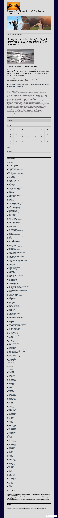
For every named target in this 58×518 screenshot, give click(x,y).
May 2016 (10, 486)
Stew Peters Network (13, 312)
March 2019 (11, 440)
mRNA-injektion (27, 105)
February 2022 (12, 393)
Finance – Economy (13, 223)
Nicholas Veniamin (13, 283)
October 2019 (11, 431)
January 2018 (11, 459)
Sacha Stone (11, 301)
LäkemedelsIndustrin (12, 103)
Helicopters (11, 242)
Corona (9, 96)
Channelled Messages (14, 195)
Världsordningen (11, 113)
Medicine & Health (13, 270)
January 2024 (11, 375)
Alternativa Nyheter (17, 92)
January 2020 (11, 426)
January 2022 (11, 394)
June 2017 (10, 469)
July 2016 (10, 483)
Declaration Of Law (13, 210)
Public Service (42, 106)
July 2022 (10, 386)
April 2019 (10, 439)
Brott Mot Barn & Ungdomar (15, 187)
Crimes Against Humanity (14, 204)
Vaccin (15, 111)
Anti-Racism (11, 179)
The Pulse (10, 336)
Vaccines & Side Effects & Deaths (16, 351)
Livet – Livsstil (12, 264)
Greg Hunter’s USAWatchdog (15, 236)
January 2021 (11, 410)
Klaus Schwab (23, 102)
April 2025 (10, 369)
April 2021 (10, 406)
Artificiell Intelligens (23, 95)
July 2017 (10, 467)
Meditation (11, 271)
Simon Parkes (11, 309)
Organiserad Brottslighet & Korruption (18, 286)
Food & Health (12, 226)
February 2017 (12, 474)
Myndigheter (34, 105)
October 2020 (11, 414)
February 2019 (12, 441)
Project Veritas (12, 297)
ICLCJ (9, 251)
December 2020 (12, 412)
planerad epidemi (29, 106)
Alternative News (12, 166)
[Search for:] (29, 120)
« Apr (8, 147)
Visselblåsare (11, 354)
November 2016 (12, 478)
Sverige (9, 110)
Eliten (45, 98)
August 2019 (11, 433)
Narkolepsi (11, 276)
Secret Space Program (14, 306)
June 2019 (10, 436)
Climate (10, 199)
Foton (9, 227)
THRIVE (10, 337)
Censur (10, 194)
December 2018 (12, 444)
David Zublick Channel (14, 208)
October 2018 (11, 447)
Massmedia (46, 103)
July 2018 (10, 451)
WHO (17, 113)
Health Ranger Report (14, 241)
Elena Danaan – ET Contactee (15, 219)
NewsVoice (11, 282)
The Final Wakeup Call (14, 328)
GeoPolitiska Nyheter (13, 232)
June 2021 (10, 403)
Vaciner (36, 111)
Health (10, 238)
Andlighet (10, 170)
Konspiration (11, 259)
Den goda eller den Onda (37, 98)
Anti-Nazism (11, 177)
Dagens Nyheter (46, 96)
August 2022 (11, 384)
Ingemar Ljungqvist (31, 100)
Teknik (10, 322)
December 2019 (12, 428)
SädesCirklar (11, 303)
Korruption (35, 102)
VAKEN (40, 111)
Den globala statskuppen (24, 98)
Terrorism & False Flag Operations (17, 324)
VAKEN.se (10, 66)
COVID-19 (39, 96)
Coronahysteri (15, 96)
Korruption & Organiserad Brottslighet (18, 260)
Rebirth (10, 299)
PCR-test (17, 106)
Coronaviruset (32, 96)
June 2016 (10, 485)
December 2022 (12, 379)
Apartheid (15, 95)
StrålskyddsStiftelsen (14, 313)
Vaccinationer (20, 111)
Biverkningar (39, 95)
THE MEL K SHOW (13, 333)
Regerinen (10, 107)
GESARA (10, 233)
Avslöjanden (11, 181)
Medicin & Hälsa (12, 268)
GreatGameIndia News (14, 234)
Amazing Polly (12, 168)
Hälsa (9, 237)
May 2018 (10, 454)
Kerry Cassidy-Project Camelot (16, 256)
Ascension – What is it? (14, 180)
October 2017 (11, 463)
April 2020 (10, 422)
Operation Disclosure (14, 284)
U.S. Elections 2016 (13, 339)
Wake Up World (12, 355)
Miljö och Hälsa (12, 274)
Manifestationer (39, 103)
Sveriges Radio (27, 110)
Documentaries (12, 214)
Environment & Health (14, 222)
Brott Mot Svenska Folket (14, 189)
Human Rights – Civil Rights (15, 246)
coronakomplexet (23, 96)
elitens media (10, 99)
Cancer (10, 191)
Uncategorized (12, 347)
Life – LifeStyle (12, 263)
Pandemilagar (10, 106)
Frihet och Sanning (31, 99)
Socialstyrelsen (11, 109)
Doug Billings (11, 215)
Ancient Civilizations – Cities (15, 169)
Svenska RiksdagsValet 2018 (15, 316)
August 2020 (11, 417)
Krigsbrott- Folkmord (14, 261)
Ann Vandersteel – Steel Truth (15, 173)
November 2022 (12, 380)
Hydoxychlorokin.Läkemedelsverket (16, 100)
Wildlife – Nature (12, 360)
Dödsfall (9, 98)
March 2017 (11, 473)
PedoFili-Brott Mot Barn (14, 289)
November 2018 (12, 445)
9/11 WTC (10, 162)
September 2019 (12, 432)
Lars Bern (40, 102)
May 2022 (10, 388)
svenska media (44, 109)
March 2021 (11, 407)
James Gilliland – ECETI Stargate (16, 252)
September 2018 (12, 448)
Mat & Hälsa (11, 265)
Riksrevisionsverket (18, 107)
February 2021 (12, 409)
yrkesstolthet (35, 113)
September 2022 (12, 383)
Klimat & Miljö (12, 257)
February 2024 (12, 374)
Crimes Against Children (14, 203)
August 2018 (11, 450)
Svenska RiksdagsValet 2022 (15, 317)
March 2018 (11, 456)
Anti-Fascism (11, 176)
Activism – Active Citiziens (15, 164)
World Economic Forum (25, 113)
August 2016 (11, 482)
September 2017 (12, 464)
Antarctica (11, 175)
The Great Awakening (13, 329)
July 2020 (10, 418)
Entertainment (12, 221)
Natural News (11, 278)
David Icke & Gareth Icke (14, 207)
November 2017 (12, 462)
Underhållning (12, 348)
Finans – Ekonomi (12, 225)
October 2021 (11, 398)
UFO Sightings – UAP (13, 343)
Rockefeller (27, 107)
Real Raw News (12, 298)
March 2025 (11, 371)
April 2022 (10, 390)
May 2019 (10, 437)
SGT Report (11, 308)
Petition (10, 291)
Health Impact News (13, 240)
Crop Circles (11, 206)
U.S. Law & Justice (13, 341)
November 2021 (12, 397)
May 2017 (10, 470)
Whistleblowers (12, 359)
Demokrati (15, 98)
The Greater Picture (13, 331)
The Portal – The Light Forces (15, 335)
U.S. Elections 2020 (13, 340)
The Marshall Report (13, 332)
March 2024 (11, 372)
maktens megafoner (29, 103)
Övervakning (11, 184)
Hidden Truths (12, 245)
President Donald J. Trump (15, 295)
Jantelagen (10, 102)
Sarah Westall (11, 302)
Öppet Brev (32, 95)
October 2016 (11, 479)
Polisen (36, 106)
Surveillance (11, 314)
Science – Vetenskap (13, 305)
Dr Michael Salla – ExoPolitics (16, 217)
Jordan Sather (12, 253)
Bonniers (45, 95)
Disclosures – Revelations (15, 213)
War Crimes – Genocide (14, 356)
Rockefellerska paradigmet (37, 107)
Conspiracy (11, 200)
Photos (10, 293)
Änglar (10, 183)
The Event (11, 327)
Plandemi (22, 106)
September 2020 (12, 416)
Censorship (11, 192)
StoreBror (29, 109)
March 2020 (11, 424)
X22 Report (11, 362)
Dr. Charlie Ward (12, 218)
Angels (10, 172)
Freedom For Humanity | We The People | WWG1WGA (25, 12)
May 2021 (10, 405)
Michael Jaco (11, 272)
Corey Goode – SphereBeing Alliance (17, 202)
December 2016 (12, 477)
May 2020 (10, 421)
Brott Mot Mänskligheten (14, 188)
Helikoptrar (11, 244)
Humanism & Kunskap (14, 249)
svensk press (36, 109)
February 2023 (12, 378)
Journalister (16, 102)
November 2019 (12, 429)
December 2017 (12, 460)
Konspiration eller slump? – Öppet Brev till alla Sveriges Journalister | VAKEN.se (28, 41)
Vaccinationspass (29, 111)
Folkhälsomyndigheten (20, 99)
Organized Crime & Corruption (16, 287)
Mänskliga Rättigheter (27, 92)
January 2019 (11, 443)
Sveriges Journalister (17, 110)
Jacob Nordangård (41, 100)
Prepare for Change (13, 294)
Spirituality (11, 310)
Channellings (11, 196)
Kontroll (29, 102)
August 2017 (11, 466)
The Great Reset (35, 110)
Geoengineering (12, 229)
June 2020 (10, 420)
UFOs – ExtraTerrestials (14, 346)
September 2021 (12, 399)
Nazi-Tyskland (41, 105)
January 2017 (11, 475)
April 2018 (10, 455)
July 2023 (10, 376)
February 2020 (12, 425)
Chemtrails (11, 198)
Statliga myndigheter (21, 109)
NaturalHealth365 (12, 279)
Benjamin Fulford (12, 185)
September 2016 (12, 481)
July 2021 (10, 402)
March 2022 (11, 391)
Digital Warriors (12, 211)
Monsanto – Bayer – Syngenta (15, 275)
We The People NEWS (13, 358)
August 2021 (11, 401)
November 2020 (12, 413)
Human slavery (12, 248)
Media (20, 105)
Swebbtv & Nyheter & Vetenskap (16, 320)
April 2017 (10, 471)
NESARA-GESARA (13, 280)
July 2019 (10, 435)
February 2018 (12, 458)
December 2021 (12, 395)
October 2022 (11, 382)
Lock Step (21, 103)
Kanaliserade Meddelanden (15, 255)
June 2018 (10, 452)
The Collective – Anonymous (15, 325)
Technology (11, 321)
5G (11, 95)
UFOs (9, 344)
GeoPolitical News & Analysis (15, 230)
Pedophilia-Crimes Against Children (17, 290)
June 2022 (10, 387)
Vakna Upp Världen (13, 352)
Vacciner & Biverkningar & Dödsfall (17, 350)
